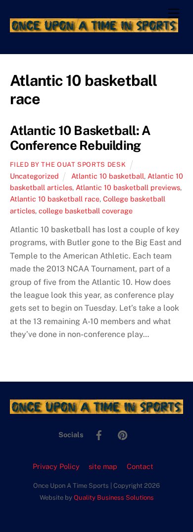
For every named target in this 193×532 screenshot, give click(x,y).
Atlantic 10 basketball (107, 176)
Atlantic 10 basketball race (54, 199)
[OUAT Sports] (94, 28)
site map (103, 466)
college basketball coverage (86, 210)
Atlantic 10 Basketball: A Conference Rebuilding (80, 138)
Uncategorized (34, 176)
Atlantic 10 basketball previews (128, 187)
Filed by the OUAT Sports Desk (68, 164)
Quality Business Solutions (114, 497)
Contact (140, 466)
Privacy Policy (56, 466)
